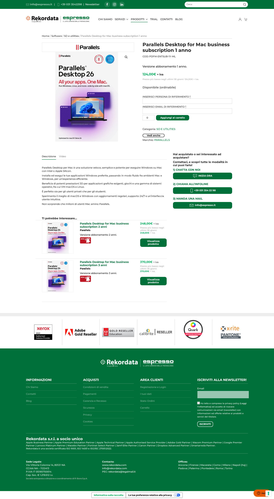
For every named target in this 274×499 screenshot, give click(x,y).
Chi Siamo (105, 19)
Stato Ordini (147, 400)
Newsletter (92, 4)
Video (62, 156)
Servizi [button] (120, 19)
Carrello (145, 407)
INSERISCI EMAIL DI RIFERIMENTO (164, 106)
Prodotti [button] (137, 19)
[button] (126, 57)
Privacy (87, 414)
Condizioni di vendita (95, 387)
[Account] (240, 19)
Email (200, 388)
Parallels (162, 140)
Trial (154, 19)
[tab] (47, 157)
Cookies (88, 421)
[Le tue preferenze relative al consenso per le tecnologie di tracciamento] (268, 493)
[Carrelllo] (246, 19)
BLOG (179, 19)
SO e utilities (71, 35)
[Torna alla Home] (58, 19)
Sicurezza (89, 407)
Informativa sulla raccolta (108, 495)
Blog (29, 400)
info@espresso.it (40, 4)
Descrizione (49, 156)
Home (45, 35)
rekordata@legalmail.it (122, 471)
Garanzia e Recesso (94, 400)
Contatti (166, 19)
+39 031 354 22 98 (205, 190)
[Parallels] (88, 47)
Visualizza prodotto (153, 242)
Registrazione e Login (153, 387)
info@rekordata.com (114, 468)
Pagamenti (89, 393)
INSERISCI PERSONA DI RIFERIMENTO (167, 96)
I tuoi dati (146, 393)
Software (56, 35)
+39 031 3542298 (71, 4)
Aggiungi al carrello (172, 117)
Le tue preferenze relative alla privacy (150, 495)
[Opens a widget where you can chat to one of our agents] (262, 493)
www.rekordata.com (114, 464)
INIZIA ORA (204, 175)
